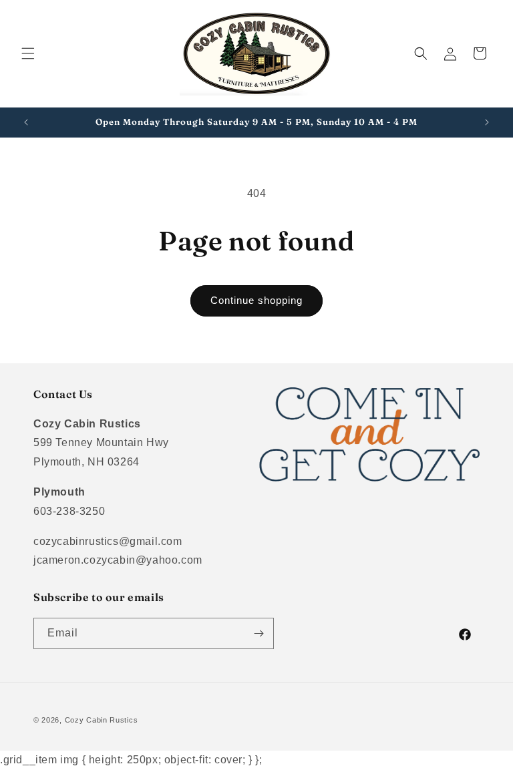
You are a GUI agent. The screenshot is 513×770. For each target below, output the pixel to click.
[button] (28, 53)
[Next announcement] (487, 122)
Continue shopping (256, 300)
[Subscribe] (258, 633)
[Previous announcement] (26, 122)
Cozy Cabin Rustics (101, 720)
